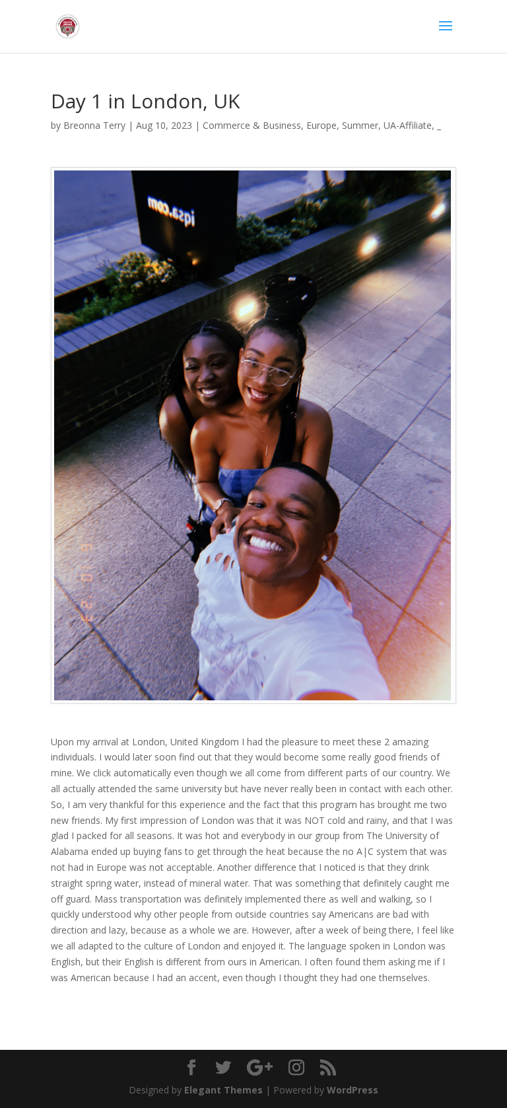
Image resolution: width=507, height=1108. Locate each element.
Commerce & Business (252, 125)
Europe (321, 125)
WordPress (352, 1090)
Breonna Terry (94, 125)
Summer (360, 125)
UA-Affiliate (408, 125)
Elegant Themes (223, 1090)
